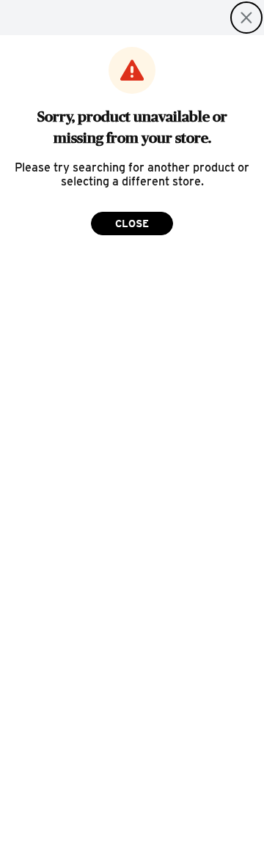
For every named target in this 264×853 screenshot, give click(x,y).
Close (132, 223)
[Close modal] (246, 17)
